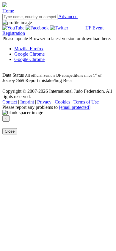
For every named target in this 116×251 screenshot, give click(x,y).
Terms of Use (86, 101)
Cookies (62, 101)
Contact (9, 101)
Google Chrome (29, 54)
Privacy (44, 101)
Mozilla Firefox (28, 48)
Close (10, 131)
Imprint (27, 101)
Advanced (68, 16)
